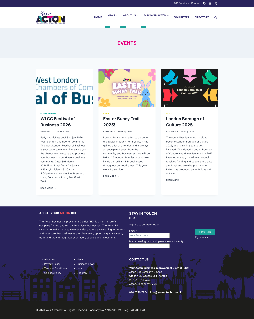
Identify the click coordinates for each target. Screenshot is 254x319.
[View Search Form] (215, 17)
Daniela (46, 131)
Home (98, 17)
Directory (202, 17)
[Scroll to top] (247, 309)
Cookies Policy (52, 272)
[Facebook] (204, 3)
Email (133, 230)
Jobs (79, 268)
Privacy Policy (52, 264)
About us (49, 259)
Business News (48, 113)
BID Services (181, 3)
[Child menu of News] (107, 27)
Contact (195, 3)
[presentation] (64, 88)
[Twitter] (215, 3)
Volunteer (181, 17)
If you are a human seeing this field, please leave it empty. (168, 239)
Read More (48, 188)
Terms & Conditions (55, 268)
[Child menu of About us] (123, 27)
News (106, 113)
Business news (85, 264)
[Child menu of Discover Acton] (143, 27)
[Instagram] (210, 3)
